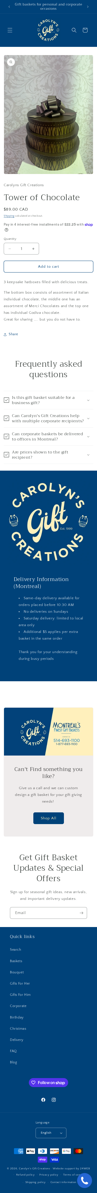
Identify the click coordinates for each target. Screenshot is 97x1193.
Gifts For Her (20, 984)
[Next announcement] (87, 6)
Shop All (48, 818)
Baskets (16, 961)
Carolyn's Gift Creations (34, 1168)
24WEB (85, 1168)
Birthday (17, 1018)
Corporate (18, 1006)
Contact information (63, 1182)
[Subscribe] (81, 913)
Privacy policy (48, 1174)
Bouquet (17, 972)
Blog (13, 1062)
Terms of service (74, 1174)
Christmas (18, 1029)
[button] (9, 30)
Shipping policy (35, 1182)
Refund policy (25, 1174)
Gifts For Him (20, 995)
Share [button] (13, 334)
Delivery (16, 1040)
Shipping (9, 216)
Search (15, 950)
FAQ (13, 1051)
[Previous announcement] (9, 6)
